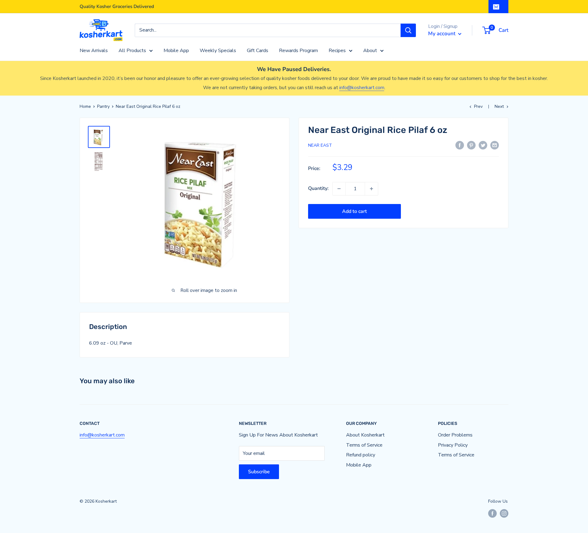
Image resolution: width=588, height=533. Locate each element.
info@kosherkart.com (361, 87)
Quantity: (318, 188)
